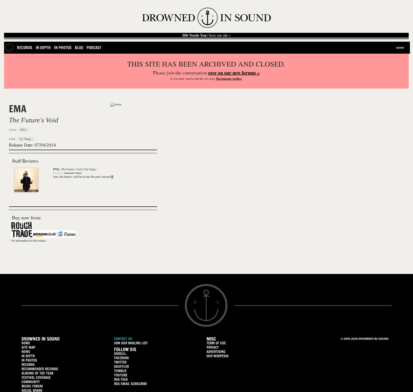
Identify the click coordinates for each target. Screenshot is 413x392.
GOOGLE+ (120, 353)
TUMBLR (120, 370)
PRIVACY (212, 347)
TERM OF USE (216, 343)
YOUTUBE (120, 375)
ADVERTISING (215, 351)
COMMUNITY (31, 381)
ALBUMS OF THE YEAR (37, 373)
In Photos (62, 48)
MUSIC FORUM (32, 386)
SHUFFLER (121, 366)
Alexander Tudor (73, 173)
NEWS (26, 351)
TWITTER (120, 362)
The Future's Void (33, 120)
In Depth (43, 48)
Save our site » (206, 35)
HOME (26, 343)
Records (24, 48)
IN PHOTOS (29, 360)
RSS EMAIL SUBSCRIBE (130, 383)
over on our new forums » (234, 72)
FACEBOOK (121, 357)
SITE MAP (28, 347)
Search (400, 47)
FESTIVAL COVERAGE (36, 377)
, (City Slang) (74, 169)
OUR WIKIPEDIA (217, 355)
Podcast (94, 48)
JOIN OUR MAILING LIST (131, 343)
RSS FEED (121, 379)
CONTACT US (123, 338)
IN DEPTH (28, 355)
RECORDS (28, 364)
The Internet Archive (229, 79)
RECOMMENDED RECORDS (40, 368)
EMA (17, 108)
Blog (79, 48)
